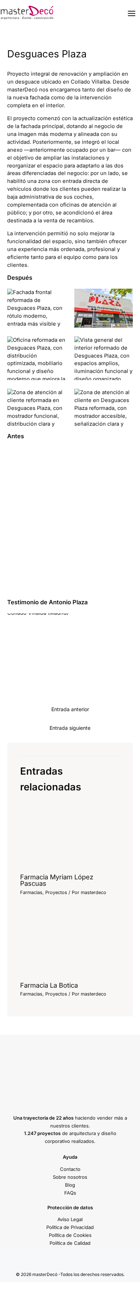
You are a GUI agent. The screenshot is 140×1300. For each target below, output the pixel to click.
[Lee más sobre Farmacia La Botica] (70, 943)
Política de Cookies (70, 1235)
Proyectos (56, 892)
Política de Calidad (70, 1243)
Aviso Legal (70, 1219)
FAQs (70, 1193)
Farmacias (31, 892)
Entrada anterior (70, 709)
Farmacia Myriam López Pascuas (56, 880)
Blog (70, 1185)
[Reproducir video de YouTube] (70, 648)
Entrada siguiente (70, 728)
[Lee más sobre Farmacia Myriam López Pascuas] (70, 835)
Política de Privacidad (70, 1227)
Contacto (70, 1169)
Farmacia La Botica (49, 985)
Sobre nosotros (70, 1177)
